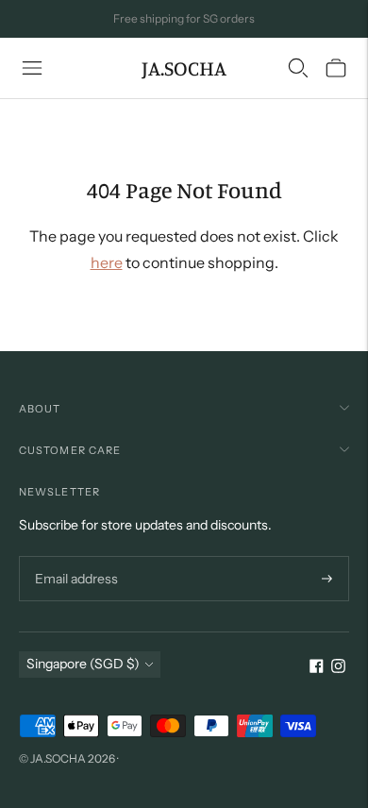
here (107, 262)
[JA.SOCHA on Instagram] (338, 668)
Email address (74, 556)
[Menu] (32, 68)
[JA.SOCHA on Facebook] (316, 668)
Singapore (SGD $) (83, 663)
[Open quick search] (298, 68)
